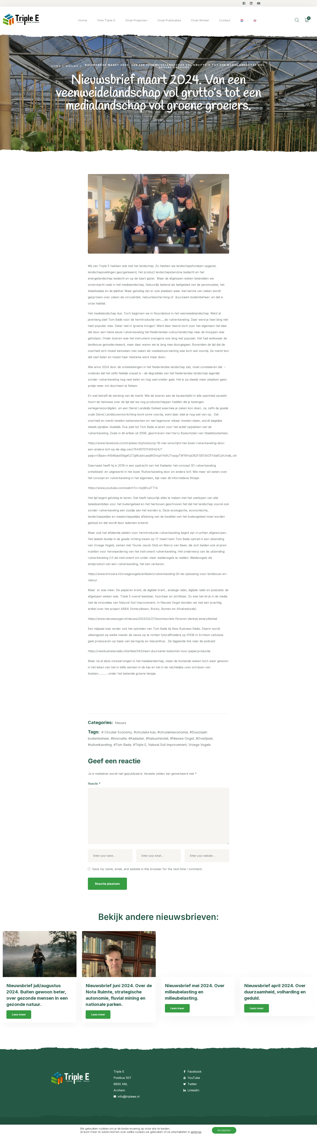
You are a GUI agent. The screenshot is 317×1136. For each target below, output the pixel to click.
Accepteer (224, 1130)
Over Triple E (106, 20)
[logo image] (21, 20)
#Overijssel (204, 738)
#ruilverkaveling (100, 745)
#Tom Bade (122, 745)
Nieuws (158, 119)
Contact (224, 20)
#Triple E (139, 745)
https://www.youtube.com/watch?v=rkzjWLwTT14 (123, 488)
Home (82, 20)
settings (196, 1132)
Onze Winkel (200, 20)
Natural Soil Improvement (167, 745)
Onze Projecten (136, 20)
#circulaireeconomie (172, 732)
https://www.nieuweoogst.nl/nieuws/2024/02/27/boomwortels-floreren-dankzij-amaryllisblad (152, 619)
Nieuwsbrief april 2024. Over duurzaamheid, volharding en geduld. (275, 992)
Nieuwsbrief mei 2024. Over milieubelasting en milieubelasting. (195, 992)
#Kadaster (136, 738)
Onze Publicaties (169, 20)
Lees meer (19, 1014)
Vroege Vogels (199, 745)
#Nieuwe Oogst (182, 738)
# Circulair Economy (116, 732)
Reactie (94, 783)
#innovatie (119, 738)
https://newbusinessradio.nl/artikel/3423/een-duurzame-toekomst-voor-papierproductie (149, 651)
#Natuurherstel (157, 738)
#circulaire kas (145, 732)
